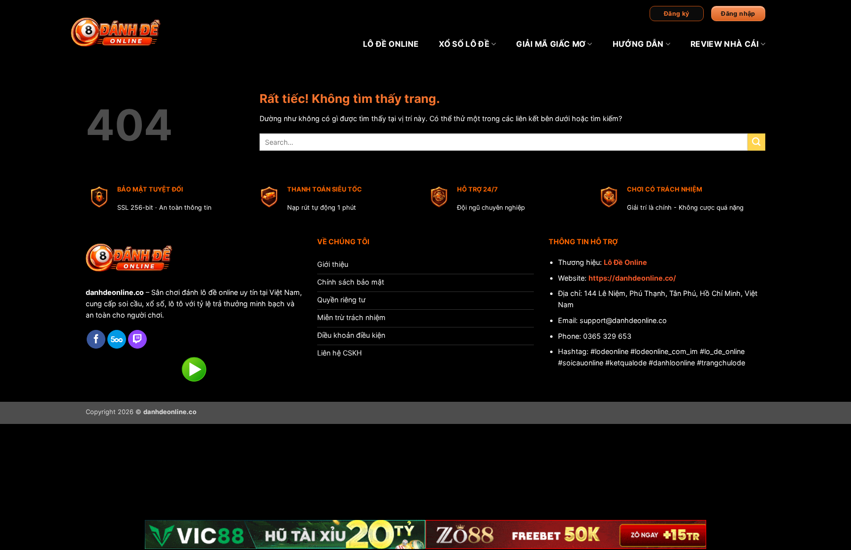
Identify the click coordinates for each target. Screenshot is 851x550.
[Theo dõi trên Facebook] (96, 339)
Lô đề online (391, 44)
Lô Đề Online (625, 262)
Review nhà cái (724, 44)
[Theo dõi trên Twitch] (137, 339)
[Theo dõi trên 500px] (116, 339)
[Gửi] (756, 142)
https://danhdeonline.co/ (632, 278)
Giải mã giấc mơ (551, 44)
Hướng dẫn (638, 44)
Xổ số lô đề (464, 44)
